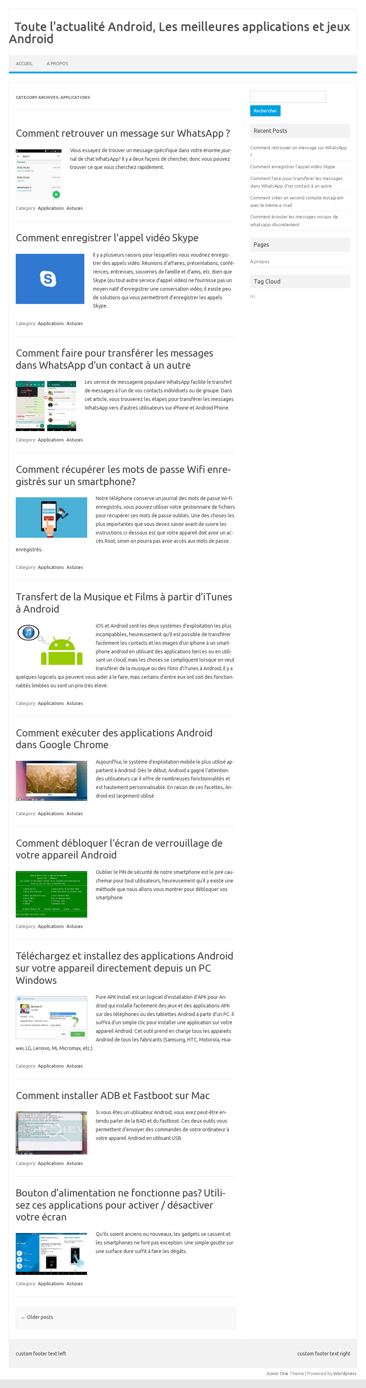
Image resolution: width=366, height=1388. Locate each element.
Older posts (37, 1317)
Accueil (24, 63)
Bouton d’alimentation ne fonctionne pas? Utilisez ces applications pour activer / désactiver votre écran (121, 1204)
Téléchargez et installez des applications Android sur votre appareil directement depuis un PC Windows (124, 967)
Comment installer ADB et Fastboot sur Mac (113, 1095)
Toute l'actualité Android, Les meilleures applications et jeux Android (179, 32)
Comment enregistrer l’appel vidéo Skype (107, 237)
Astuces (74, 208)
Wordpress (345, 1373)
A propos (57, 63)
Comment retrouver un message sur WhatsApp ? (123, 133)
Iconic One (277, 1373)
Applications (51, 208)
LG (252, 296)
